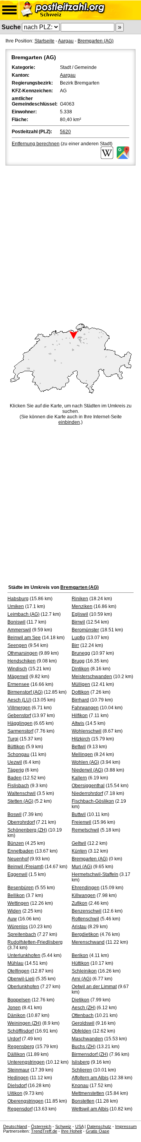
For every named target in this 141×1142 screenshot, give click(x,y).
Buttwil (79, 814)
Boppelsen (19, 1000)
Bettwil (79, 746)
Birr (75, 645)
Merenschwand (88, 942)
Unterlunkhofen (23, 955)
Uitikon (14, 1093)
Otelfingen (18, 971)
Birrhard (80, 700)
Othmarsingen (22, 653)
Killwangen (84, 895)
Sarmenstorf (20, 731)
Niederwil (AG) (87, 770)
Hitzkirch (81, 739)
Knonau (80, 1085)
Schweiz (63, 1126)
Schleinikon (84, 971)
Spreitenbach (21, 934)
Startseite (44, 41)
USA (79, 1126)
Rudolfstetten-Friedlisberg (35, 942)
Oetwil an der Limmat (94, 986)
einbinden (69, 422)
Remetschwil (85, 830)
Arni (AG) (81, 979)
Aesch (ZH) (84, 1007)
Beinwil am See (24, 637)
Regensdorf (20, 1109)
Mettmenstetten (88, 1093)
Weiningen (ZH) (24, 1023)
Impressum (126, 1126)
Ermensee (18, 684)
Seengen (17, 645)
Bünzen (15, 843)
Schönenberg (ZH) (27, 830)
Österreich (41, 1126)
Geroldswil (83, 1023)
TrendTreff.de (44, 1131)
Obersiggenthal (88, 785)
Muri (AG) (82, 866)
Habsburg (18, 598)
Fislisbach (18, 785)
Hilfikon (80, 715)
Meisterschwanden (92, 676)
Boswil (14, 814)
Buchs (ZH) (84, 1046)
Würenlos (17, 926)
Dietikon (80, 1000)
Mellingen (82, 754)
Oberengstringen (25, 1101)
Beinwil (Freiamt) (25, 866)
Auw (12, 919)
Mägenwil (17, 676)
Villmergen (19, 707)
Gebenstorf (19, 715)
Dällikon (16, 1054)
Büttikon (16, 746)
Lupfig (78, 637)
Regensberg (20, 1046)
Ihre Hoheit (71, 1131)
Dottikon (80, 692)
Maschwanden (87, 1039)
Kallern (79, 778)
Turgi (12, 739)
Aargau (66, 41)
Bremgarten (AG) (96, 41)
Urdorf (14, 1039)
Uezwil (14, 762)
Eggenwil (17, 874)
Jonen (14, 1007)
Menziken (82, 606)
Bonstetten (83, 1101)
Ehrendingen (85, 887)
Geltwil (79, 843)
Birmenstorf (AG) (25, 692)
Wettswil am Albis (90, 1109)
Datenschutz (99, 1126)
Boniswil (16, 622)
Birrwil (78, 622)
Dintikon (80, 668)
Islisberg (81, 1062)
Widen (14, 911)
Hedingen (18, 1077)
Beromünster (85, 630)
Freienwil (81, 822)
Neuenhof (18, 859)
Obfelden (81, 1031)
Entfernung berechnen (36, 143)
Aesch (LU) (19, 700)
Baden (14, 778)
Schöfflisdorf (20, 1031)
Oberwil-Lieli (20, 979)
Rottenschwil (85, 919)
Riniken (80, 598)
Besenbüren (20, 887)
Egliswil (80, 614)
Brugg (78, 661)
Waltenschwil (21, 793)
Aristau (79, 926)
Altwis (78, 723)
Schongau (18, 754)
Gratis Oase (97, 1131)
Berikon (80, 955)
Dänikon (16, 1015)
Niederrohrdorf (87, 793)
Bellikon (16, 895)
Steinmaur (18, 1070)
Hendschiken (21, 661)
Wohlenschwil (86, 731)
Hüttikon (80, 963)
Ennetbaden (20, 851)
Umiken (15, 606)
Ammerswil (19, 630)
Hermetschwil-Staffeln (95, 874)
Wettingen (18, 903)
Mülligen (81, 684)
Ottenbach (83, 1015)
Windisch (17, 668)
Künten (79, 851)
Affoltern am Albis (90, 1077)
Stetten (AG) (20, 801)
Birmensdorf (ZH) (90, 1054)
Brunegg (81, 653)
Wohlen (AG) (85, 762)
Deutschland (15, 1126)
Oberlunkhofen (23, 986)
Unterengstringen (26, 1062)
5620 (65, 131)
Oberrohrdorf (21, 822)
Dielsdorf (17, 1085)
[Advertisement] (70, 241)
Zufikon (79, 903)
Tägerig (15, 770)
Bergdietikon (85, 934)
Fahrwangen (85, 707)
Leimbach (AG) (23, 614)
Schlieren (82, 1070)
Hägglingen (20, 723)
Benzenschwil (86, 911)
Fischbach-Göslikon (93, 801)
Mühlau (15, 963)
